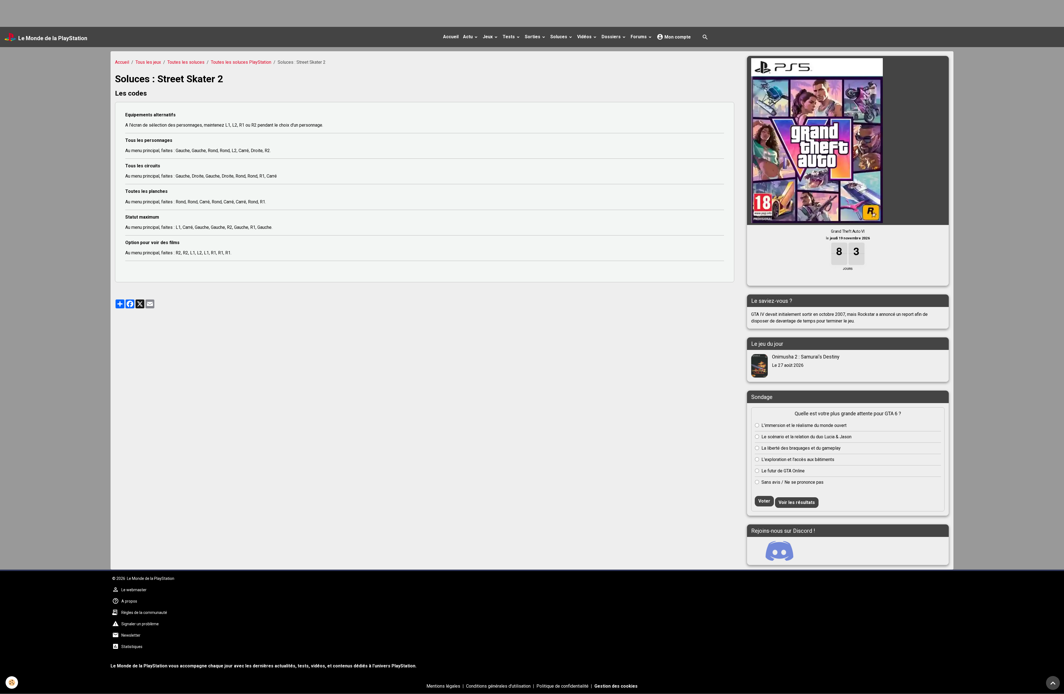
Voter (764, 501)
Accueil (451, 36)
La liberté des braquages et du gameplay (801, 448)
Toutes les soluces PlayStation (241, 62)
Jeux (488, 36)
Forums (639, 36)
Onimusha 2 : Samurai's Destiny (805, 357)
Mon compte (677, 37)
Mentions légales (443, 686)
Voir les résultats (797, 502)
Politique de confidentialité (562, 686)
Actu (468, 36)
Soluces (559, 36)
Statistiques (131, 646)
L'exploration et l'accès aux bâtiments (797, 459)
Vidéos (585, 36)
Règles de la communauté (144, 612)
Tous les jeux (148, 62)
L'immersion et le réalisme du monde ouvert (803, 425)
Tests (509, 36)
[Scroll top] (1053, 683)
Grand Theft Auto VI (848, 231)
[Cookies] (12, 682)
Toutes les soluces (185, 62)
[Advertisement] (101, 12)
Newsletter (130, 635)
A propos (129, 601)
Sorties (533, 36)
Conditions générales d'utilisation (498, 686)
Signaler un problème (140, 624)
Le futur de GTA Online (783, 470)
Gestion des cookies (616, 686)
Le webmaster (134, 590)
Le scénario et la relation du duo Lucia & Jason (806, 436)
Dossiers (612, 36)
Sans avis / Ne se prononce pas (792, 482)
